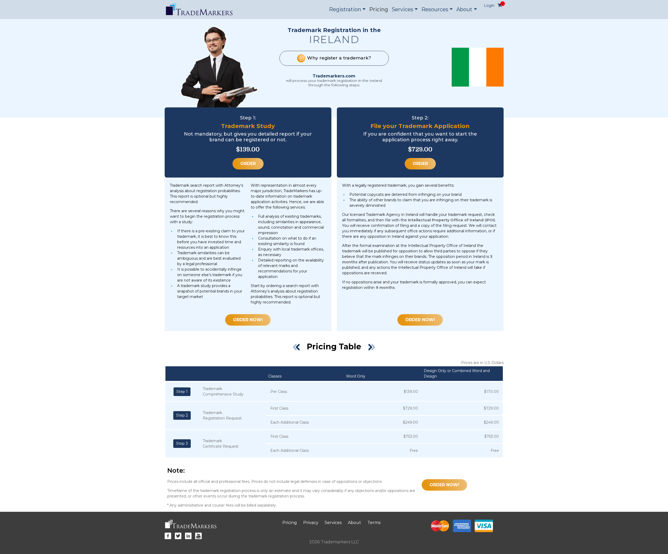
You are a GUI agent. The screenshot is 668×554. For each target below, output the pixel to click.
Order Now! (248, 319)
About (354, 522)
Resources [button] (434, 9)
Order (248, 163)
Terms (373, 522)
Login (489, 5)
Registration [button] (345, 9)
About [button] (464, 9)
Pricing (378, 9)
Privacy (310, 522)
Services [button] (402, 9)
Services (333, 522)
